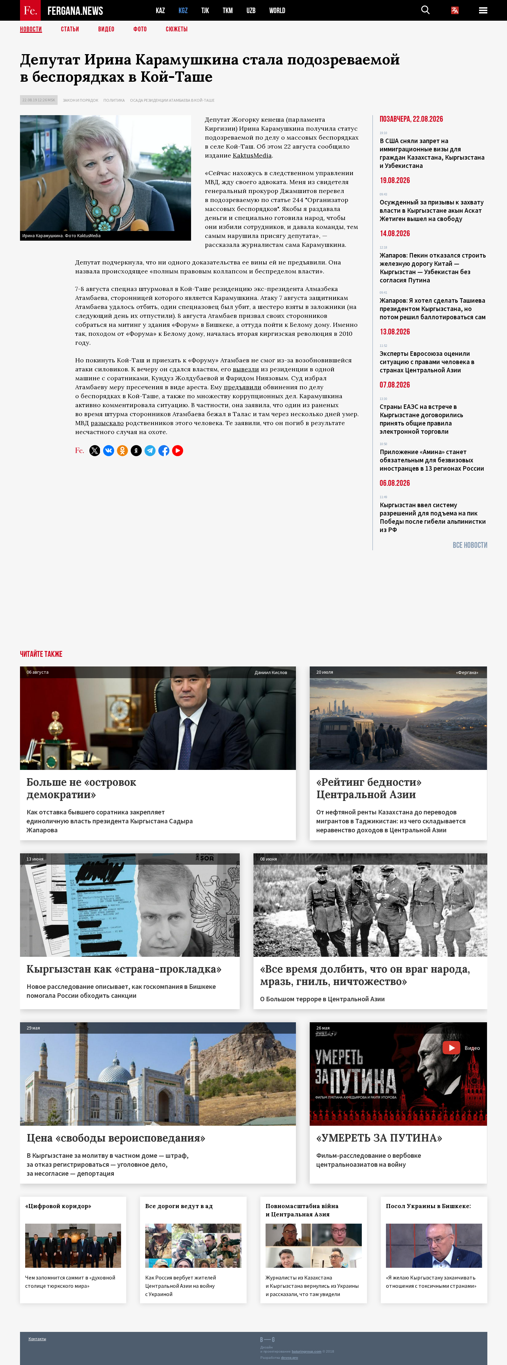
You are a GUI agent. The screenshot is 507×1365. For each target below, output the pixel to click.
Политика (114, 100)
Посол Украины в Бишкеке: (428, 1206)
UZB (251, 10)
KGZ (183, 10)
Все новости (470, 545)
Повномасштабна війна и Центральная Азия (302, 1210)
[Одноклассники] (122, 450)
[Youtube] (177, 450)
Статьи (70, 29)
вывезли (246, 369)
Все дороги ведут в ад (179, 1206)
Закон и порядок (80, 100)
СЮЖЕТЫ (177, 29)
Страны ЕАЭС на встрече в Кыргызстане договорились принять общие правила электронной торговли (421, 418)
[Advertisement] (253, 598)
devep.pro (289, 1357)
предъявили (242, 387)
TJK (205, 10)
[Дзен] (136, 450)
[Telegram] (150, 450)
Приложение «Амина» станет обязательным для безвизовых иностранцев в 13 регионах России (432, 460)
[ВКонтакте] (108, 450)
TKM (228, 10)
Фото (140, 29)
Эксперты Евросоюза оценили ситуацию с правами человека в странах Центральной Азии (427, 361)
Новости (31, 29)
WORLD (277, 10)
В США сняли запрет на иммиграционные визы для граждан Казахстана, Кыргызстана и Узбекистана (432, 153)
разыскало (107, 423)
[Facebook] (163, 450)
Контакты (37, 1338)
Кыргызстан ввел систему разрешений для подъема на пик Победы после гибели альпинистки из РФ (433, 517)
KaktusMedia (252, 155)
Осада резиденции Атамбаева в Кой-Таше (172, 100)
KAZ (160, 10)
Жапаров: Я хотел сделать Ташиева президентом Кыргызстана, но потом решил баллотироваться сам (433, 308)
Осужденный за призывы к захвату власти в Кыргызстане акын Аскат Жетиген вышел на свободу (432, 210)
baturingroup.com (306, 1351)
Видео (106, 29)
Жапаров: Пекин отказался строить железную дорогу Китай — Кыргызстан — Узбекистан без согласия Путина (433, 267)
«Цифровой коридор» (58, 1206)
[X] (94, 450)
